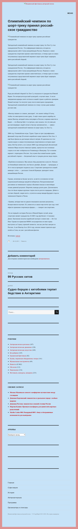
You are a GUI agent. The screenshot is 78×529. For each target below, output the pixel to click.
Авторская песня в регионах (20, 344)
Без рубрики (14, 353)
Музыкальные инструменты (19, 361)
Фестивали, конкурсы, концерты (21, 373)
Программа (12, 502)
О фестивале (13, 487)
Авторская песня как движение (21, 347)
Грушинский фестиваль (18, 356)
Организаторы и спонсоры (18, 507)
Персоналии (14, 370)
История (11, 492)
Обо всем (13, 367)
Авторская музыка (15, 497)
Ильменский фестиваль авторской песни (19, 514)
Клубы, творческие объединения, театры (24, 358)
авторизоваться (44, 259)
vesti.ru (18, 236)
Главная (11, 482)
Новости (23, 241)
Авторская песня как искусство (21, 350)
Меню (70, 13)
